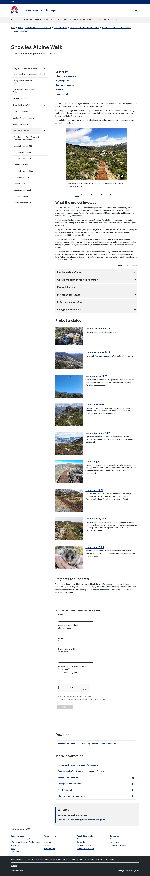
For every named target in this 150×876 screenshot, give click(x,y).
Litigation (47, 842)
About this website (85, 836)
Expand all (120, 266)
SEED (13, 848)
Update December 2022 (23, 171)
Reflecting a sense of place (96, 302)
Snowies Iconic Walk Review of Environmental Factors (26, 138)
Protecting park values (96, 294)
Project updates (62, 81)
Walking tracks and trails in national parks (116, 27)
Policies (46, 845)
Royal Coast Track (20, 124)
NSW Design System (131, 871)
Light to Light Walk (20, 111)
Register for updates (65, 85)
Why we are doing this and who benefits (96, 279)
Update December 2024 (23, 146)
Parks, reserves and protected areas (38, 27)
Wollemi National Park (22, 202)
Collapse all (132, 266)
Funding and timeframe (96, 272)
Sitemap (14, 865)
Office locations (115, 839)
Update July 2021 (21, 184)
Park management (60, 27)
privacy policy (80, 590)
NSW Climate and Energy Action (22, 839)
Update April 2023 (21, 165)
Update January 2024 (22, 159)
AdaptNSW (15, 845)
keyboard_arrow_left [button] (68, 194)
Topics (20, 27)
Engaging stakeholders (96, 309)
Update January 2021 (22, 190)
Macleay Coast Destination (24, 118)
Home (13, 27)
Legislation (48, 839)
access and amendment (113, 590)
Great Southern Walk (21, 105)
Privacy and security (84, 845)
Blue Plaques (15, 852)
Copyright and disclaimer (85, 848)
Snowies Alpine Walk (22, 131)
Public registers (49, 848)
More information (63, 94)
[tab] (77, 194)
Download (60, 89)
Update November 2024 (24, 152)
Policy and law (50, 836)
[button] (15, 20)
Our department (18, 836)
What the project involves (66, 76)
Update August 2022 (22, 177)
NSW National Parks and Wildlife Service (25, 842)
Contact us (114, 836)
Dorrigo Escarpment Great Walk (24, 82)
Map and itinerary (96, 287)
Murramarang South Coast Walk (24, 90)
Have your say (115, 842)
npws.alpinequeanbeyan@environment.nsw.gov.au (84, 820)
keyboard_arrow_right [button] (124, 194)
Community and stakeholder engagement (84, 27)
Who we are (81, 839)
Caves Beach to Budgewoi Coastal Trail (29, 74)
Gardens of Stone (20, 98)
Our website (81, 842)
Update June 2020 (21, 196)
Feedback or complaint (118, 845)
